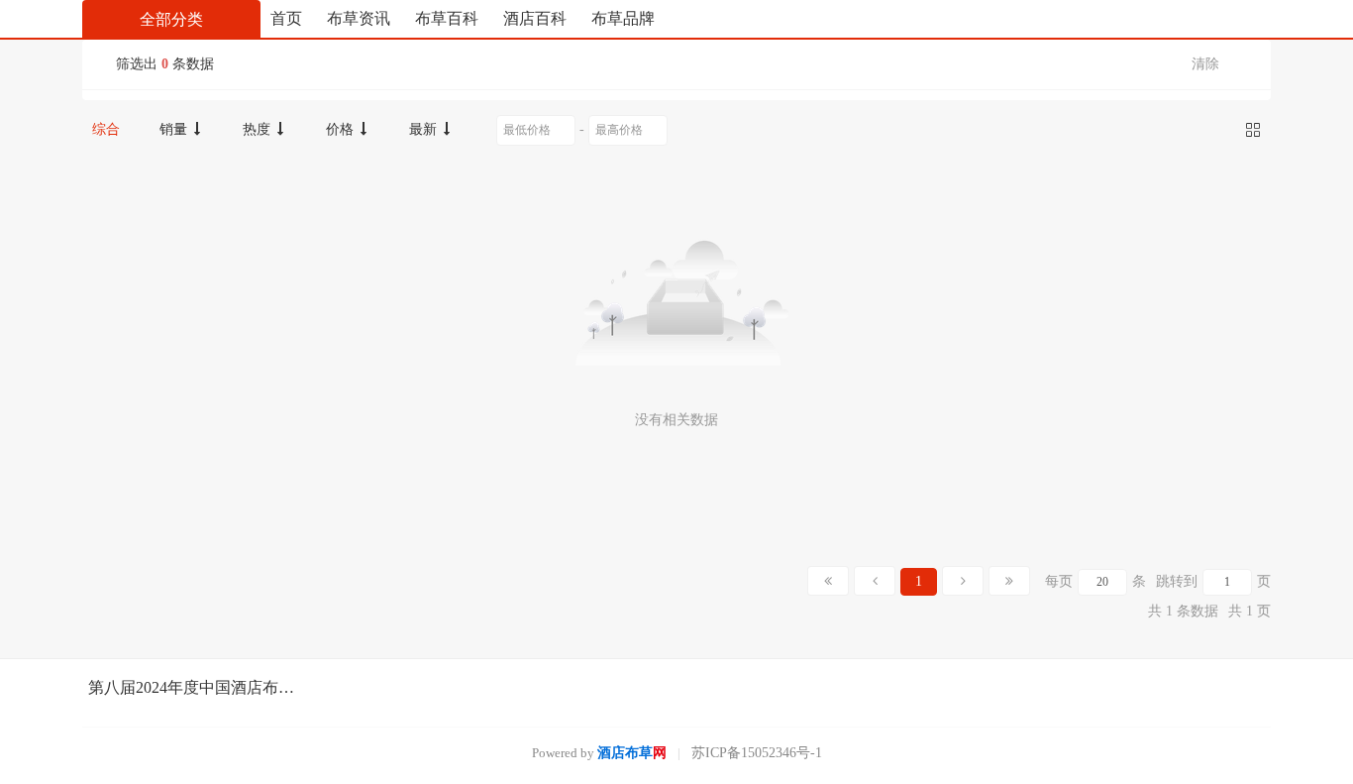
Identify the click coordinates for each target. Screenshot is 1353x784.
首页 (286, 18)
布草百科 (446, 18)
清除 (1205, 63)
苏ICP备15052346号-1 (756, 752)
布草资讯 (358, 18)
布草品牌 (623, 18)
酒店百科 (535, 18)
